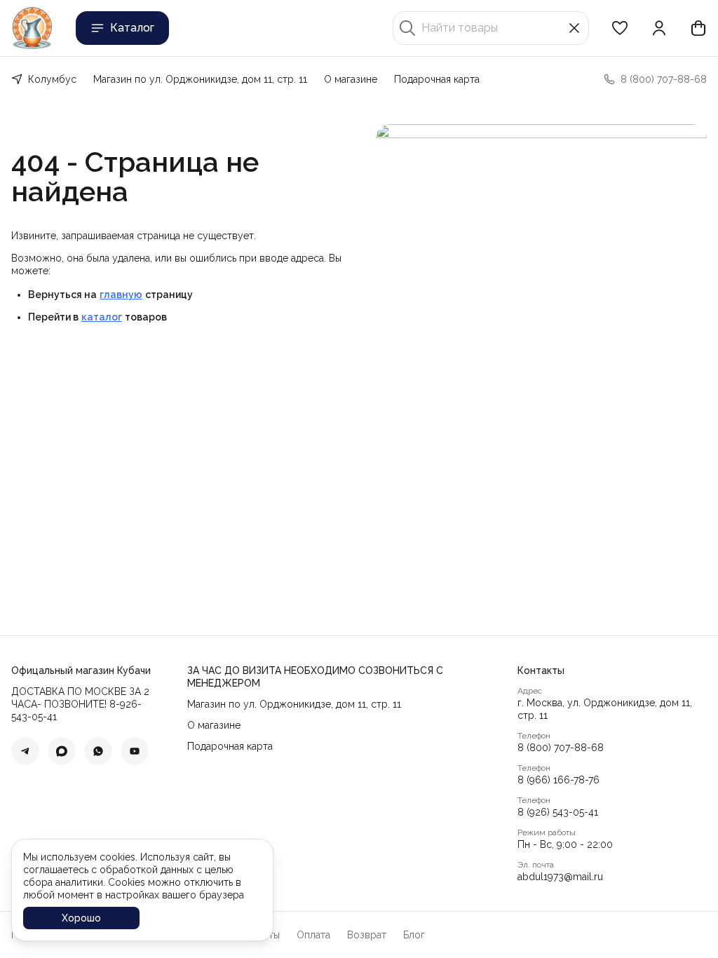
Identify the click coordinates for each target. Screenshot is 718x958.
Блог (414, 934)
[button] (619, 28)
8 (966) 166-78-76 (558, 779)
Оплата (313, 934)
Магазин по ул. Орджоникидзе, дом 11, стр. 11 (200, 79)
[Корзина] (698, 28)
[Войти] (659, 28)
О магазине (350, 79)
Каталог (132, 27)
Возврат (366, 934)
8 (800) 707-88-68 (560, 747)
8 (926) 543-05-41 (557, 812)
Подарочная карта (437, 79)
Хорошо (81, 918)
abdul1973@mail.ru (560, 876)
